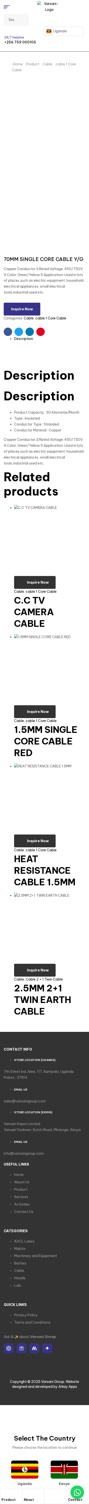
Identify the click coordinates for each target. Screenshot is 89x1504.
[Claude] (34, 1348)
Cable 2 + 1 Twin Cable (44, 979)
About (29, 1500)
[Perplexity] (21, 1348)
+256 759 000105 (20, 42)
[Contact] (70, 1493)
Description (23, 338)
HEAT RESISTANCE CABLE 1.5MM (44, 870)
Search (22, 20)
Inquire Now (22, 309)
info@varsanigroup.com (24, 1153)
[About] (26, 1493)
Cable (47, 64)
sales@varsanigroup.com (25, 1101)
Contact (75, 1500)
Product (32, 64)
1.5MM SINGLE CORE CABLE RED (45, 741)
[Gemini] (47, 1348)
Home (18, 64)
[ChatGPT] (9, 1348)
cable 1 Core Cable (50, 318)
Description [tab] (39, 375)
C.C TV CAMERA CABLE (34, 612)
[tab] (49, 339)
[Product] (3, 1493)
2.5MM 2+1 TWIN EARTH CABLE (42, 1000)
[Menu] (8, 6)
